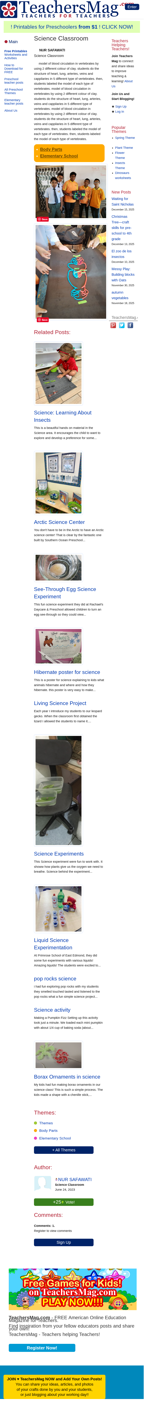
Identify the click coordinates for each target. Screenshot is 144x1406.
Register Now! (42, 1347)
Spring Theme (125, 138)
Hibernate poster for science (67, 672)
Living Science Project (60, 703)
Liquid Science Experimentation (53, 943)
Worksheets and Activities (15, 54)
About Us (10, 110)
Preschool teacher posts (13, 80)
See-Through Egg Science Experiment (65, 592)
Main (13, 41)
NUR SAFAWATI (75, 1179)
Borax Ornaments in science (67, 1077)
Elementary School (59, 156)
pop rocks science (55, 978)
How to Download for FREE (13, 68)
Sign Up (64, 1242)
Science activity (52, 1010)
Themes (46, 1123)
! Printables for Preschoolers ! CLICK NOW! (72, 27)
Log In (119, 111)
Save (45, 219)
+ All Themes (64, 1150)
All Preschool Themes (13, 91)
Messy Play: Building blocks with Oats (123, 274)
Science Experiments (59, 854)
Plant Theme (124, 147)
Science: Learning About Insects (62, 416)
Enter (132, 7)
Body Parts (51, 149)
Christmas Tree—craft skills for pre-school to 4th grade (122, 228)
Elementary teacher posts (13, 101)
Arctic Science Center (59, 522)
